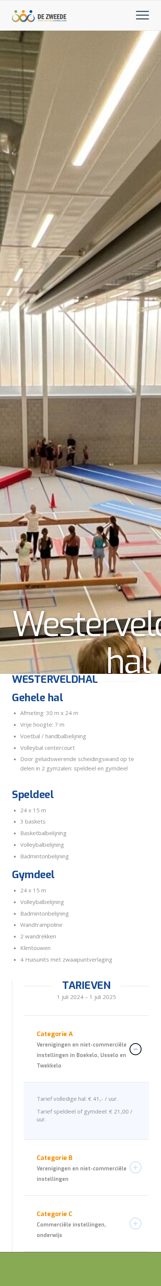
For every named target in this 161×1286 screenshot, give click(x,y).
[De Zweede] (39, 15)
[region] (86, 1110)
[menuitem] (138, 15)
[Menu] (138, 15)
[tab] (86, 1048)
